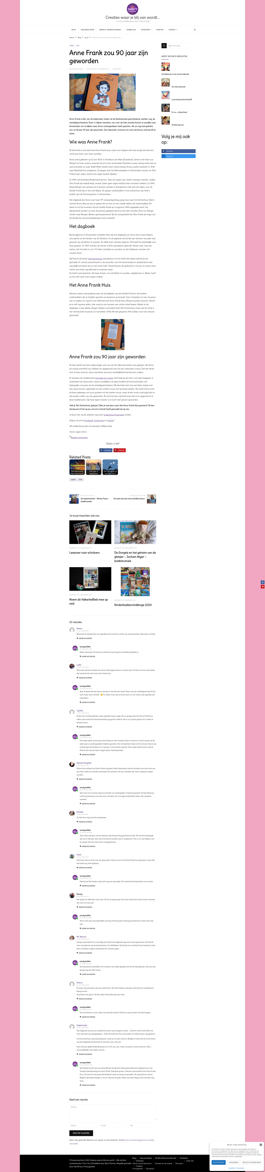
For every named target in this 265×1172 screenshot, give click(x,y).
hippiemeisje (82, 1025)
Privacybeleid (240, 1168)
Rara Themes (110, 1163)
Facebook (88, 420)
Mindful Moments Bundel (110, 30)
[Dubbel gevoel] (166, 120)
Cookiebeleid (231, 1168)
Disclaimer (150, 1169)
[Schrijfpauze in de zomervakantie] (166, 67)
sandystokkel (78, 69)
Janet (79, 854)
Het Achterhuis (95, 258)
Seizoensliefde (87, 30)
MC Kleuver (81, 937)
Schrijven (145, 30)
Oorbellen (131, 30)
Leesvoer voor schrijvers (84, 552)
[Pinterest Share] (262, 586)
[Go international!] (166, 82)
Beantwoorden (85, 638)
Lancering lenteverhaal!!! (182, 99)
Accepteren (218, 1162)
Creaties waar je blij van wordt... (102, 1160)
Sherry (79, 982)
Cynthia (80, 710)
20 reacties (117, 69)
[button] (261, 1145)
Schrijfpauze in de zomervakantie (175, 74)
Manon (79, 628)
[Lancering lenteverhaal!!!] (166, 95)
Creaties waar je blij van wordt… (132, 17)
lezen (71, 45)
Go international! (178, 87)
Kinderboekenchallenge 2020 (133, 605)
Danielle (80, 812)
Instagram (99, 420)
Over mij (160, 30)
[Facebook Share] (262, 582)
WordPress (78, 1166)
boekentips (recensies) (114, 414)
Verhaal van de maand (163, 1163)
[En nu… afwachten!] (166, 108)
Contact (172, 30)
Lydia (79, 665)
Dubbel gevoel (178, 125)
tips (77, 45)
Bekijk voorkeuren (252, 1162)
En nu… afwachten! (179, 112)
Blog (74, 30)
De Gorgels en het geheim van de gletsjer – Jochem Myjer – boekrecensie (135, 557)
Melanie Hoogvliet (84, 763)
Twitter (110, 420)
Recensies (179, 1163)
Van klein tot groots (104, 378)
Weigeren (233, 1162)
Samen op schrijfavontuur (142, 1163)
